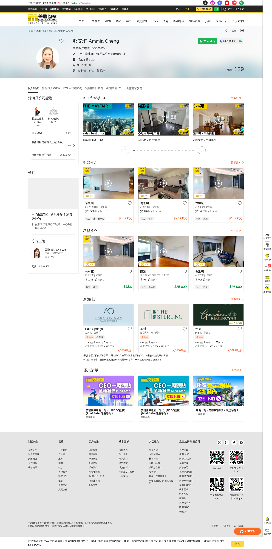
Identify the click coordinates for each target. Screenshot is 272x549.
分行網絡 (93, 458)
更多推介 (236, 162)
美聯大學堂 (184, 502)
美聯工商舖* (185, 458)
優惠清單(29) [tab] (134, 88)
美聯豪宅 (62, 472)
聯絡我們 (93, 467)
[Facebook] (234, 442)
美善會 (152, 472)
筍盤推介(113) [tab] (94, 88)
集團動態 (32, 458)
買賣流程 (62, 489)
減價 (60, 463)
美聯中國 (183, 463)
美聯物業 (183, 450)
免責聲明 (215, 526)
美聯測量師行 (186, 485)
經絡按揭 (183, 494)
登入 (178, 9)
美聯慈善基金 (155, 467)
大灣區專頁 (154, 454)
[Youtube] (241, 442)
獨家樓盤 (62, 476)
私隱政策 (226, 526)
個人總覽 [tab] (33, 88)
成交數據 (123, 467)
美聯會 (125, 9)
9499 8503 (44, 266)
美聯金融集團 (186, 472)
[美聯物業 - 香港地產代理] (42, 19)
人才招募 (32, 463)
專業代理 (41, 31)
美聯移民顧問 (186, 476)
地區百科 (123, 476)
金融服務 (78, 9)
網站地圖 (32, 467)
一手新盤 (62, 450)
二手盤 (61, 454)
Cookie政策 (34, 545)
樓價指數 (123, 450)
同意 (237, 543)
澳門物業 (66, 9)
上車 (60, 458)
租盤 (60, 480)
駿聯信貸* (184, 507)
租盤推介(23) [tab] (114, 88)
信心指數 (123, 454)
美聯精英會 (154, 463)
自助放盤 (93, 450)
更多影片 (236, 98)
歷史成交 (123, 463)
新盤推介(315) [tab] (51, 88)
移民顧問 (90, 9)
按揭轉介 (102, 9)
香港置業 (183, 489)
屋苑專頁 (153, 450)
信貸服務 (114, 9)
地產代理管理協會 (158, 476)
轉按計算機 (94, 480)
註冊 (187, 9)
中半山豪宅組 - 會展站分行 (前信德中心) (102, 53)
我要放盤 (250, 531)
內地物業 (54, 9)
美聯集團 (32, 9)
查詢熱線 (93, 463)
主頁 (30, 31)
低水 (60, 467)
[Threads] (219, 442)
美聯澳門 (183, 467)
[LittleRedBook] (236, 457)
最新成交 (123, 458)
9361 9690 (84, 65)
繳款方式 (93, 485)
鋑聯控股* (184, 454)
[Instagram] (226, 442)
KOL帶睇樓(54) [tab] (72, 88)
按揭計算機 (94, 472)
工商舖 (43, 9)
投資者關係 (33, 454)
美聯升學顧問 (186, 480)
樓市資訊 (153, 458)
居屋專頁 (62, 485)
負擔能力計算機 (96, 476)
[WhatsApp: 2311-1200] (216, 9)
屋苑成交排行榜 (126, 472)
